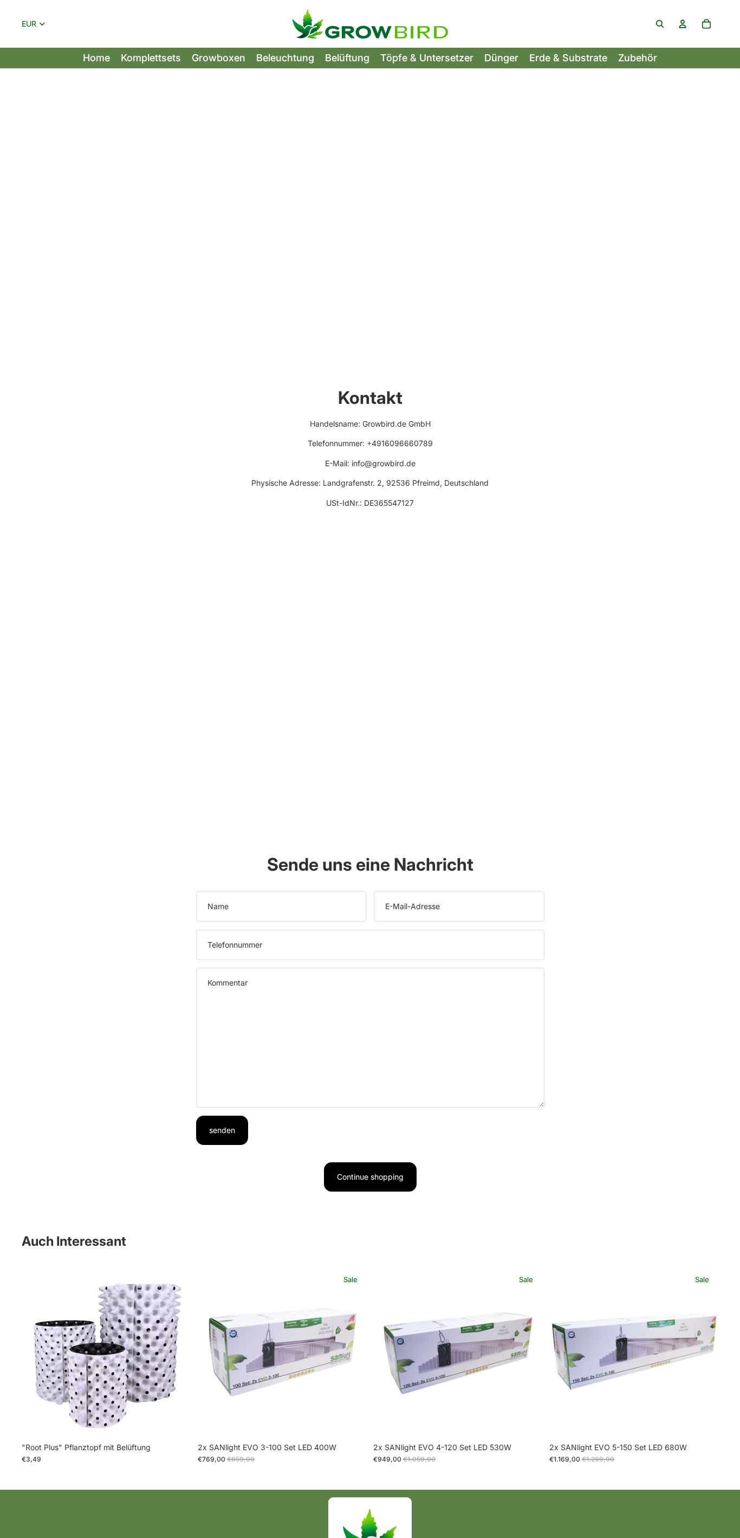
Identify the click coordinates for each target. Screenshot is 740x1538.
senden (222, 1130)
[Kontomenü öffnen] (682, 24)
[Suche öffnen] (660, 24)
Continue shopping (370, 1176)
